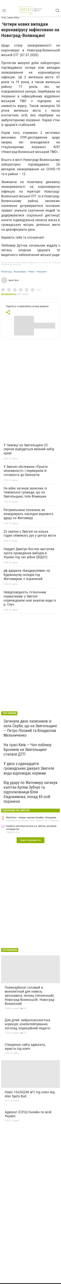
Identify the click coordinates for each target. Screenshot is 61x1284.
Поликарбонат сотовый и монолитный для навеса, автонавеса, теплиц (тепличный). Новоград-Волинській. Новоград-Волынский (30, 995)
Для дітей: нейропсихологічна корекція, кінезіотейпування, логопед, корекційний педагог (28, 1024)
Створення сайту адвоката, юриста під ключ (25, 1047)
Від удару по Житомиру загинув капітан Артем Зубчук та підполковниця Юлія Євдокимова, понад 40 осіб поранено (30, 792)
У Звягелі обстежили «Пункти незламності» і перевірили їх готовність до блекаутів (26, 471)
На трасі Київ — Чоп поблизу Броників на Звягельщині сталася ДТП (28, 749)
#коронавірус (20, 271)
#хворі (31, 271)
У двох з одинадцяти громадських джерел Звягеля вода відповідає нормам (29, 768)
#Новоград (6, 271)
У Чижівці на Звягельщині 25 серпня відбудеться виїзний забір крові (29, 449)
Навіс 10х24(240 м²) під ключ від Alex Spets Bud (30, 1094)
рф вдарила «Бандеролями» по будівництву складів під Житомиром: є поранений (27, 575)
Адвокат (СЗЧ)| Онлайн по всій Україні (28, 1114)
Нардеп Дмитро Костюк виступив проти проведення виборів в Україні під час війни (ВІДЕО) (29, 553)
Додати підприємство (30, 840)
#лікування (41, 271)
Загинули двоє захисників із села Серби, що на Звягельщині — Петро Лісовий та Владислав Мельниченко (30, 728)
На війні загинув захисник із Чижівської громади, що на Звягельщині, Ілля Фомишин (25, 492)
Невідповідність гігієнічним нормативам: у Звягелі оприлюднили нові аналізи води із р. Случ (30, 598)
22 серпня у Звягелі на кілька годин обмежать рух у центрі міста (30, 533)
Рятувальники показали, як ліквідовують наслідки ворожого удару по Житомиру (28, 514)
